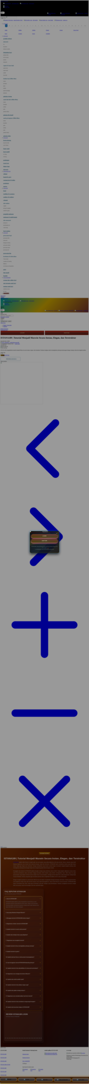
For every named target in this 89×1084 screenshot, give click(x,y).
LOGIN (44, 536)
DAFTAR (44, 540)
